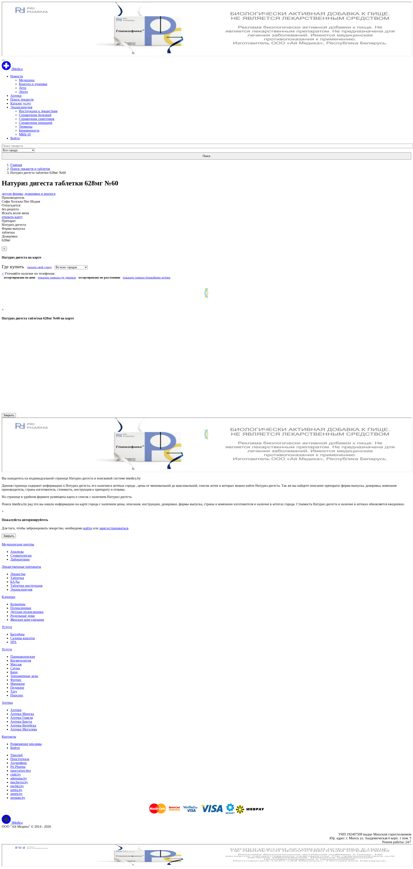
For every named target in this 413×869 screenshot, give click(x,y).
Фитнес (16, 680)
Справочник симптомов (36, 119)
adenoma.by (18, 778)
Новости (16, 76)
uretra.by (16, 790)
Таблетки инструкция (26, 585)
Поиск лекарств (22, 99)
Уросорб (16, 755)
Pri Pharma (17, 767)
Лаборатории (20, 559)
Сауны (15, 668)
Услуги (7, 627)
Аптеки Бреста (21, 721)
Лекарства (17, 574)
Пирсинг (16, 695)
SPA (13, 642)
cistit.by (15, 774)
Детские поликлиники (26, 612)
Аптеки (16, 95)
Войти (15, 138)
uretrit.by (16, 794)
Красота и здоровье (33, 84)
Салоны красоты (22, 638)
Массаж (16, 664)
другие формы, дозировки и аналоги (28, 194)
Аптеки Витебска (23, 725)
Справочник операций (35, 123)
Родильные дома (22, 616)
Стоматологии (21, 555)
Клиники (8, 597)
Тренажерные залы (24, 676)
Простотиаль (19, 759)
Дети (22, 88)
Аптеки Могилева (23, 729)
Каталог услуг (20, 103)
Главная (16, 165)
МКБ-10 (25, 134)
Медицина (26, 80)
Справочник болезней (35, 115)
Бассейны (17, 634)
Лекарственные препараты (21, 567)
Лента (23, 92)
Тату (13, 691)
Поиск (206, 156)
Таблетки (17, 578)
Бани (14, 672)
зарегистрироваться (113, 528)
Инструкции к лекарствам (38, 111)
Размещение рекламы (26, 744)
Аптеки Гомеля (21, 718)
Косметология (20, 660)
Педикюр (17, 687)
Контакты (9, 736)
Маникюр (17, 684)
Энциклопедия (21, 107)
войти (87, 528)
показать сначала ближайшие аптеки (146, 277)
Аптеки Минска (22, 714)
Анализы (17, 551)
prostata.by (17, 798)
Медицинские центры (18, 544)
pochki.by (17, 786)
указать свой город (39, 267)
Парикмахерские (22, 656)
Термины (25, 126)
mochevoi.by (19, 782)
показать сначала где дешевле (57, 277)
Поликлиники (20, 608)
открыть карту (12, 217)
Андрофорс (18, 763)
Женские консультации (27, 619)
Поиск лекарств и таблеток (30, 169)
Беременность (29, 130)
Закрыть (8, 415)
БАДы (15, 582)
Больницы (17, 604)
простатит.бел (20, 770)
